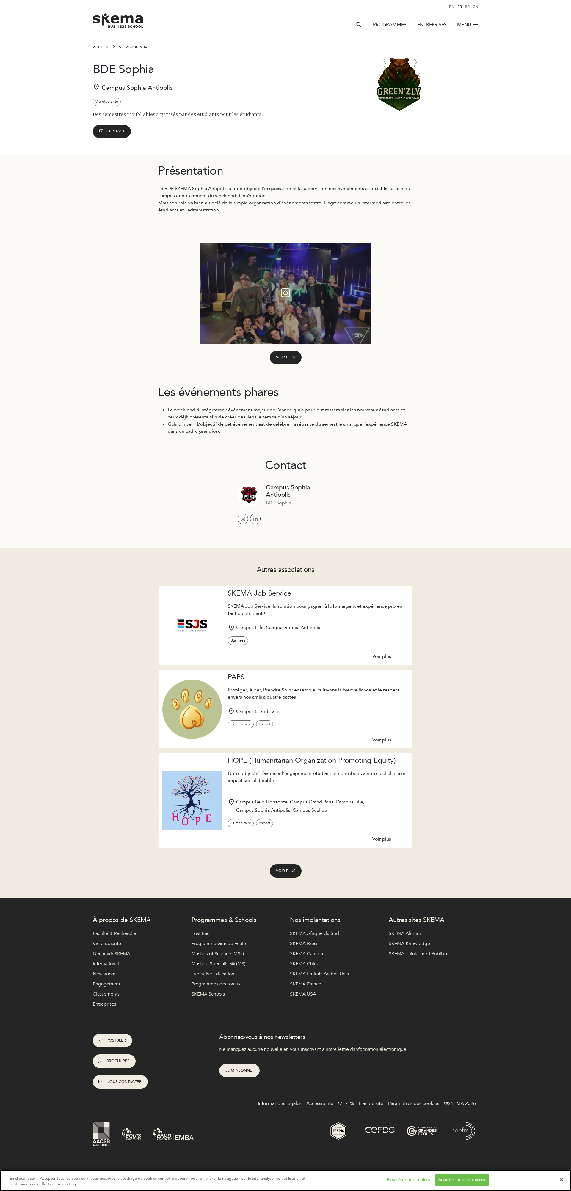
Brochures (117, 1061)
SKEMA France (305, 984)
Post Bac (200, 933)
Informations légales (280, 1103)
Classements (106, 994)
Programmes (390, 24)
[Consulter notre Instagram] (243, 519)
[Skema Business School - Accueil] (118, 22)
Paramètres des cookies (408, 1179)
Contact (115, 131)
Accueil (101, 47)
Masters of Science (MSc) (218, 953)
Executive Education (213, 974)
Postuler (116, 1040)
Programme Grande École (219, 943)
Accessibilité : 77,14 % (330, 1103)
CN (475, 7)
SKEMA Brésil (304, 943)
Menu (464, 24)
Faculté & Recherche (114, 933)
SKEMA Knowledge (409, 943)
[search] (359, 24)
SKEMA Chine (304, 964)
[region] (285, 1180)
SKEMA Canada (306, 953)
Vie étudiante (107, 943)
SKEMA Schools (208, 994)
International (106, 964)
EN (451, 7)
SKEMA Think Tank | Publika (418, 953)
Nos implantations (315, 920)
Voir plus (285, 357)
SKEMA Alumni (405, 933)
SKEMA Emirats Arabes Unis (319, 974)
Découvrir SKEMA (111, 953)
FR (459, 7)
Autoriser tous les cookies (461, 1179)
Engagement (106, 984)
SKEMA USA (303, 994)
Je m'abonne (239, 1070)
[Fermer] (561, 1179)
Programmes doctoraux (216, 984)
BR (467, 7)
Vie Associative (134, 47)
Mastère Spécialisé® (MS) (218, 964)
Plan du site (371, 1103)
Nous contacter (124, 1081)
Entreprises (432, 24)
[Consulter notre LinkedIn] (255, 519)
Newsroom (104, 974)
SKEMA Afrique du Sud (314, 933)
